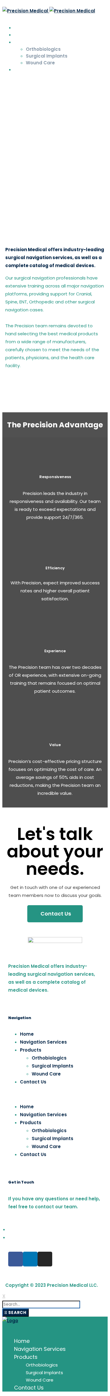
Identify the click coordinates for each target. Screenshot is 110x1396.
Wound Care (46, 1074)
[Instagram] (13, 81)
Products (30, 1050)
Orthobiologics (49, 1058)
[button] (55, 1094)
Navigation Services (43, 1042)
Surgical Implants (52, 1066)
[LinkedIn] (9, 81)
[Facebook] (4, 81)
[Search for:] (41, 1304)
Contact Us (33, 1082)
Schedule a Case (54, 17)
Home (27, 1034)
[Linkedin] (30, 1259)
